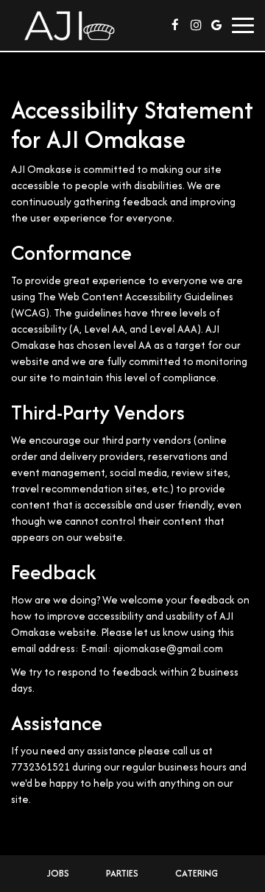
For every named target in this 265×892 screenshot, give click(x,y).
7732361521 (40, 767)
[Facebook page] (175, 25)
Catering (196, 873)
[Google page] (216, 25)
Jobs (58, 873)
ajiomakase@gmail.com (168, 648)
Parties (122, 873)
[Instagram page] (196, 25)
